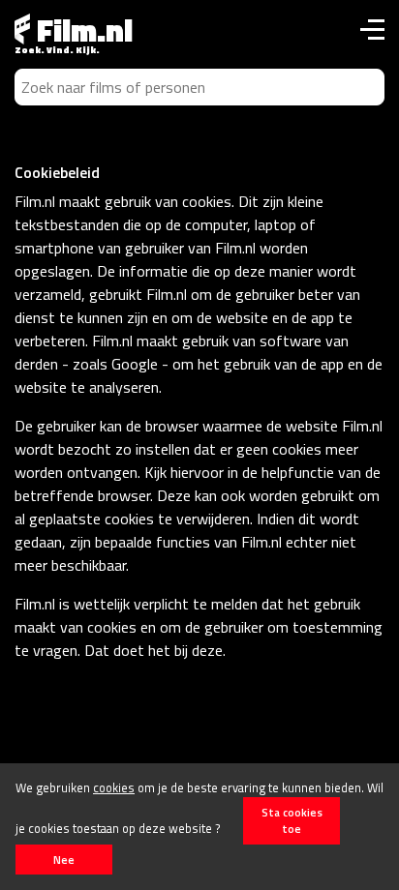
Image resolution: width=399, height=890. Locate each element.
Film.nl (81, 30)
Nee (64, 859)
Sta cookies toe (291, 820)
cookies (114, 787)
